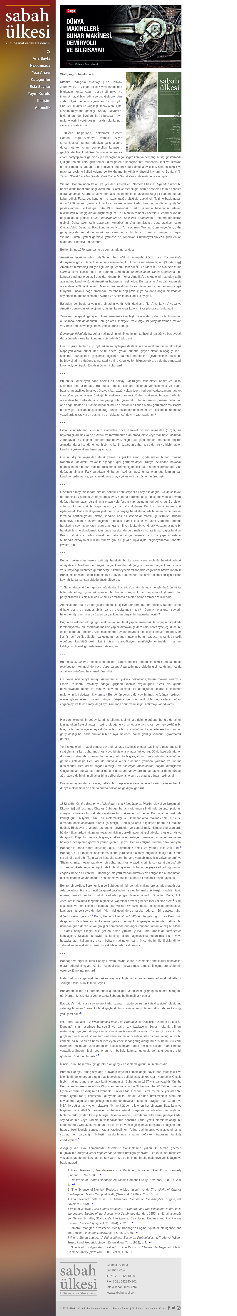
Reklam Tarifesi (121, 1308)
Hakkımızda (40, 65)
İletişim (43, 101)
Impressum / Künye (155, 1308)
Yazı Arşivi (41, 72)
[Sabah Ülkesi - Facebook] (169, 1308)
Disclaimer (137, 1308)
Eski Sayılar (39, 87)
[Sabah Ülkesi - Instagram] (179, 1308)
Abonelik (42, 108)
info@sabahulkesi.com (122, 1287)
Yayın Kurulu (39, 94)
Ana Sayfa (41, 58)
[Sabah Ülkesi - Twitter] (173, 1308)
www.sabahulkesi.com (121, 1292)
